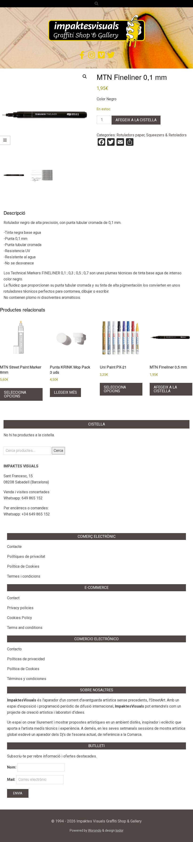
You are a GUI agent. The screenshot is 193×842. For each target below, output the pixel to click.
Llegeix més (65, 392)
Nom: (11, 767)
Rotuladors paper (131, 135)
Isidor (120, 830)
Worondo (94, 830)
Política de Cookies (23, 566)
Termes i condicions (23, 576)
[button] (84, 76)
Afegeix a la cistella (136, 120)
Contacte (14, 546)
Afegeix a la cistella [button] (165, 389)
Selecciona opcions (15, 394)
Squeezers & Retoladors (166, 135)
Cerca (58, 450)
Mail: (11, 779)
